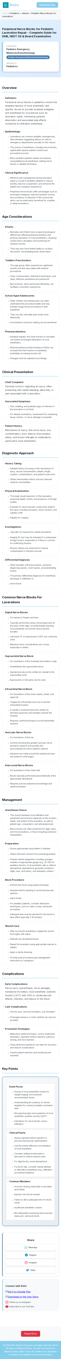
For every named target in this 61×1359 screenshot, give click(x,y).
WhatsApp (33, 1247)
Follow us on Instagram (20, 1302)
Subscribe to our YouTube (22, 1306)
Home (5, 13)
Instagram (33, 1263)
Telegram (32, 1255)
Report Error (30, 1334)
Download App (47, 5)
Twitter (32, 1270)
